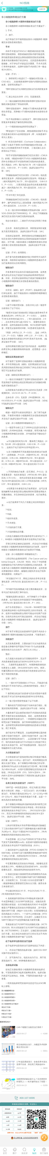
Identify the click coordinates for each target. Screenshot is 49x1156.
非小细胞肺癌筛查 (8, 1001)
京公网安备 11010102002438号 (26, 1138)
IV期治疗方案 (6, 1017)
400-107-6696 (27, 1098)
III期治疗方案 (6, 1014)
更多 (13, 991)
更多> (9, 1022)
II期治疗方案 (6, 1011)
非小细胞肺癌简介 (8, 994)
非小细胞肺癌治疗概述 (10, 1004)
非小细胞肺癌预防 (8, 997)
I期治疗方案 (6, 1007)
